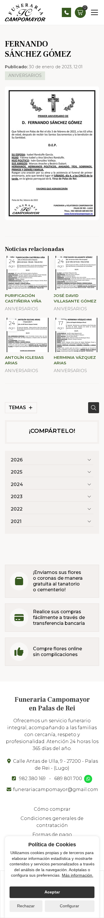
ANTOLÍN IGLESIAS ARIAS (24, 360)
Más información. (77, 875)
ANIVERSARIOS (25, 75)
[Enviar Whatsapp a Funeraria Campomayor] (88, 779)
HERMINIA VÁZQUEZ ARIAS (75, 360)
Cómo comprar (52, 809)
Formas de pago (52, 834)
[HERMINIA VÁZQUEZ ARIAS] (76, 335)
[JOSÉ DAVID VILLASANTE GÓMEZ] (76, 273)
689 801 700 (68, 778)
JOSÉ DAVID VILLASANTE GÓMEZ (75, 298)
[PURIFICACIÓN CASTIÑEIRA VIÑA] (27, 273)
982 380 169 (32, 778)
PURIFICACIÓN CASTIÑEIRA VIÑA (23, 298)
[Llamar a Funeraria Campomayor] (66, 12)
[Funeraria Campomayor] (25, 12)
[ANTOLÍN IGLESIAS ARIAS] (27, 335)
